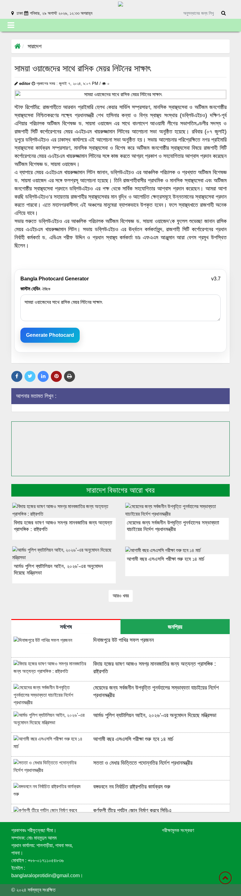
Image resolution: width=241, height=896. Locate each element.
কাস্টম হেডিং (35, 288)
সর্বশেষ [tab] (66, 627)
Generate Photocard (50, 335)
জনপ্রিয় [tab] (175, 627)
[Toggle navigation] (11, 25)
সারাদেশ (34, 46)
